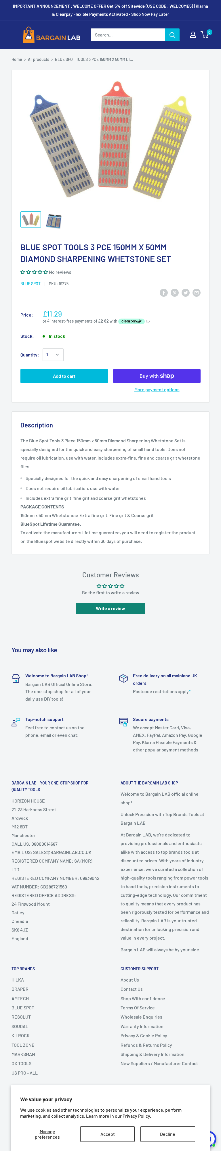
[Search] (172, 34)
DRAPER (20, 989)
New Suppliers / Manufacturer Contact (159, 1063)
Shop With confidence (143, 998)
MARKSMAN (23, 1054)
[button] (34, 272)
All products (38, 59)
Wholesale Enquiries (141, 1016)
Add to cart (64, 376)
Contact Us (132, 989)
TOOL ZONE (23, 1045)
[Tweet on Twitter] (186, 292)
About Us (130, 979)
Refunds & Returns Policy (146, 1045)
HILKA (18, 979)
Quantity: (29, 354)
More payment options (157, 389)
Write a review (110, 608)
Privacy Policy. (137, 1116)
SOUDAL (20, 1026)
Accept (107, 1134)
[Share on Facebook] (164, 292)
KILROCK (21, 1035)
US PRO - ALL (25, 1072)
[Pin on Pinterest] (175, 292)
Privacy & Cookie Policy (144, 1035)
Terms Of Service (138, 1007)
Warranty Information (142, 1026)
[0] (204, 34)
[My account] (193, 35)
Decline (167, 1134)
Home (17, 59)
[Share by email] (197, 292)
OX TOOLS (21, 1063)
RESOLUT (21, 1016)
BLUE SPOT (30, 283)
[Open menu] (14, 35)
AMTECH (20, 998)
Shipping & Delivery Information (152, 1054)
